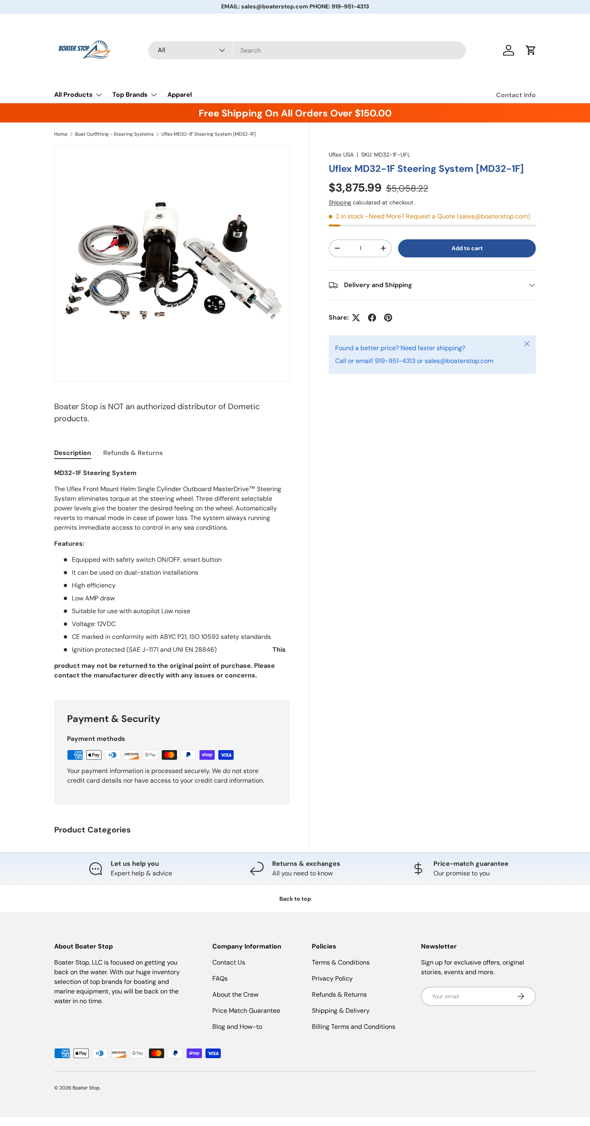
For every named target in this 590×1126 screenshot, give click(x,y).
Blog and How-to (237, 1026)
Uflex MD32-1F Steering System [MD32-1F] (208, 134)
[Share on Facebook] (372, 318)
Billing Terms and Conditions (353, 1026)
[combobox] (307, 50)
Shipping (340, 202)
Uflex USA (341, 154)
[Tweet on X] (356, 318)
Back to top (295, 898)
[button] (531, 50)
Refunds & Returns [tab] (133, 453)
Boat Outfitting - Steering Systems (114, 134)
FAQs (220, 978)
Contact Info (516, 95)
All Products (73, 94)
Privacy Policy (332, 978)
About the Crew (235, 994)
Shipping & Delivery (341, 1010)
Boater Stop (86, 1088)
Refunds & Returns (339, 994)
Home (60, 134)
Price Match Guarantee (246, 1010)
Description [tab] (72, 453)
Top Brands (130, 94)
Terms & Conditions (341, 962)
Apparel (179, 94)
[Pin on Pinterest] (388, 318)
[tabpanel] (172, 574)
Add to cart (467, 248)
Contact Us (228, 962)
